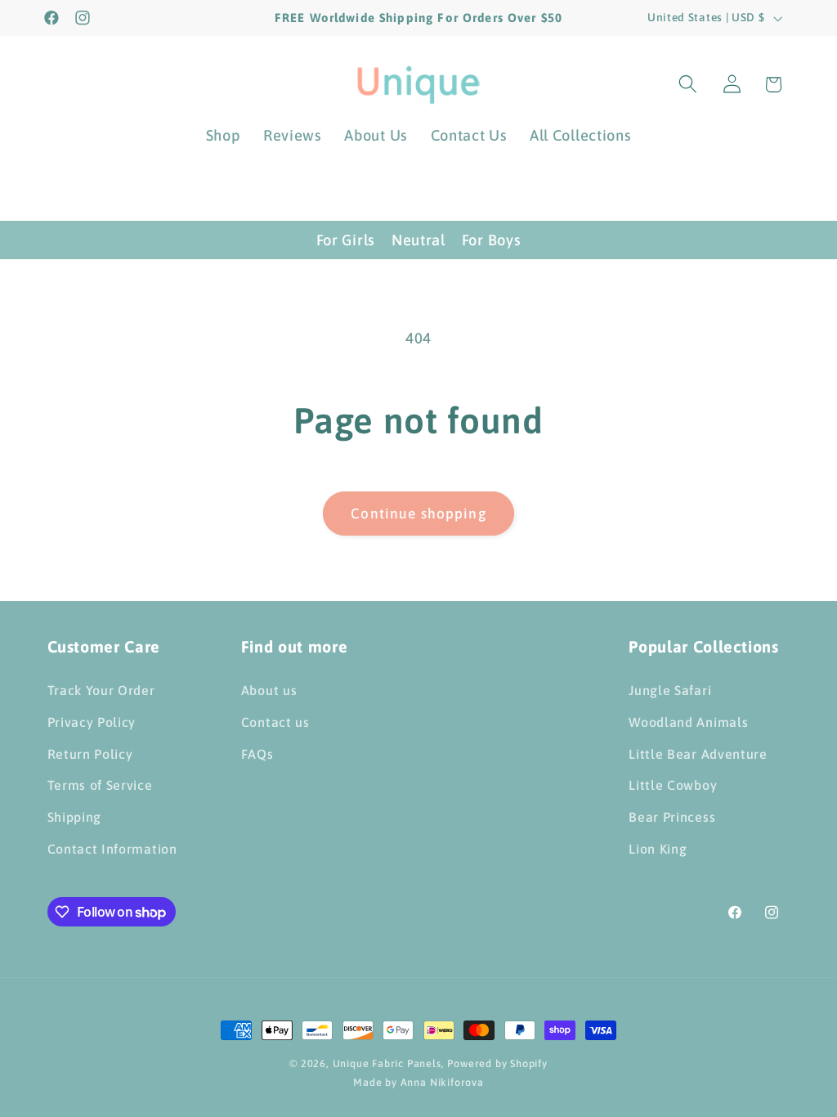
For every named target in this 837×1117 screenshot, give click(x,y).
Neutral (418, 240)
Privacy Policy (92, 722)
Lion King (658, 848)
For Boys (491, 240)
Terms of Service (100, 785)
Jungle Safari (670, 690)
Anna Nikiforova (442, 1082)
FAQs (257, 754)
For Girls (345, 240)
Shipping (74, 817)
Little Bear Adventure (698, 754)
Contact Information (112, 848)
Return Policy (90, 754)
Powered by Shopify (497, 1063)
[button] (688, 84)
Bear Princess (672, 817)
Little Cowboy (673, 785)
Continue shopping (418, 513)
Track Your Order (101, 690)
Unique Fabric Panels (387, 1063)
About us (269, 690)
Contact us (275, 722)
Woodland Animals (688, 722)
